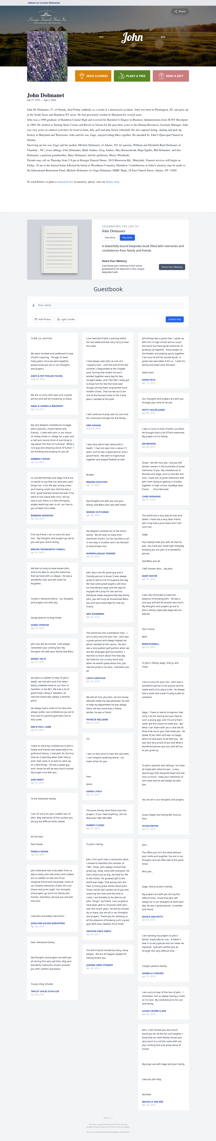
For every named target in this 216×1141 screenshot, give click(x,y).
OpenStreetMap (111, 1132)
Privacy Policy (99, 1127)
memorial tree (65, 181)
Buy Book (127, 237)
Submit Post (174, 319)
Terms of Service (116, 1127)
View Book (110, 237)
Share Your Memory (172, 266)
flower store (112, 181)
